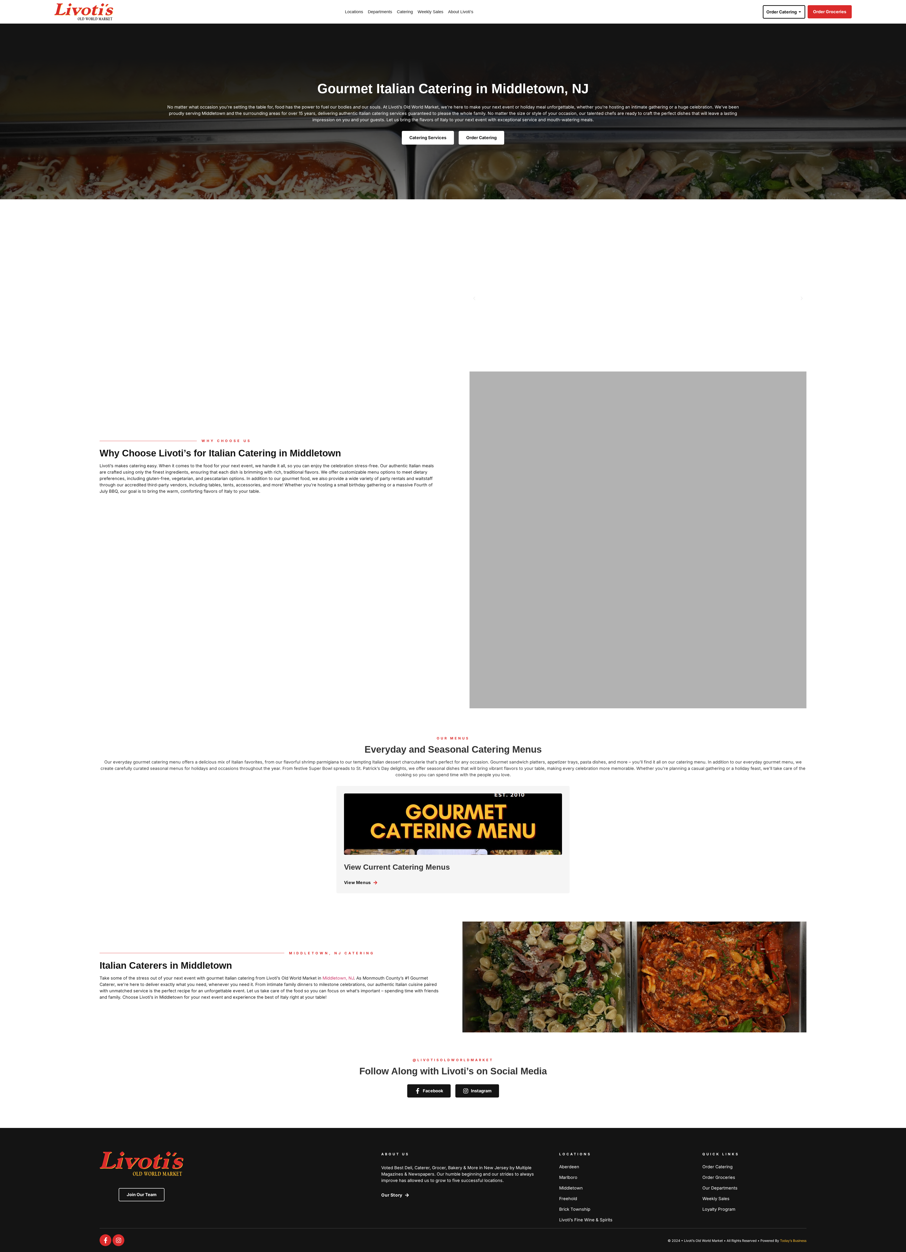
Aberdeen (569, 1166)
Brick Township (574, 1209)
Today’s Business (793, 1241)
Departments (380, 11)
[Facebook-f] (105, 1240)
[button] (474, 298)
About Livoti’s (460, 11)
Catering (405, 11)
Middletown (571, 1188)
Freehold (568, 1198)
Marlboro (568, 1177)
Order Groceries (718, 1177)
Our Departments (720, 1188)
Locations (354, 11)
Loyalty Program (718, 1209)
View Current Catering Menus (397, 867)
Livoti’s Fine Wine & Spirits (585, 1220)
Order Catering (717, 1166)
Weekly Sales (430, 11)
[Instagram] (118, 1240)
